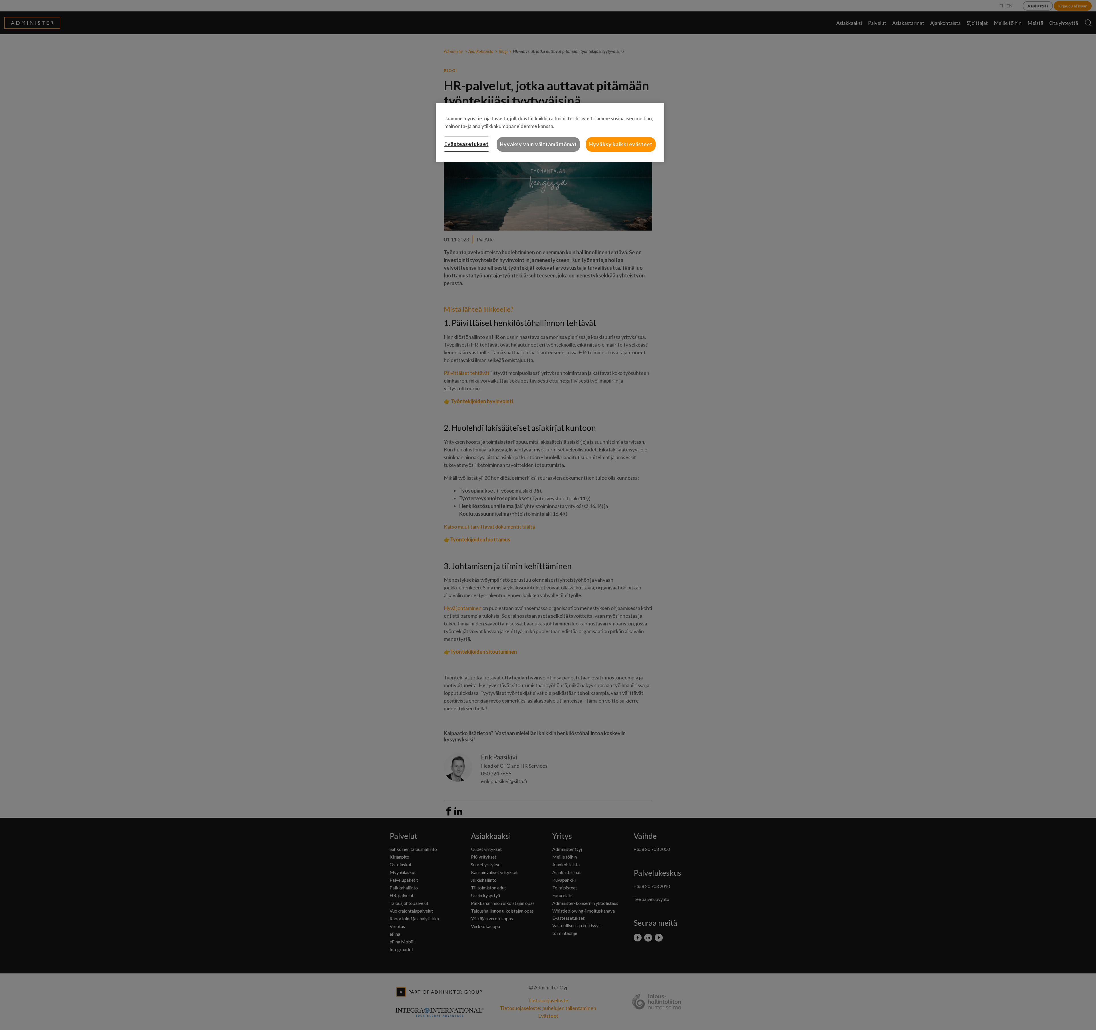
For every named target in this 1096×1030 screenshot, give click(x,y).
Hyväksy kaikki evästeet (620, 144)
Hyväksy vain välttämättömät (538, 144)
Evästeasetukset (466, 144)
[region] (550, 132)
